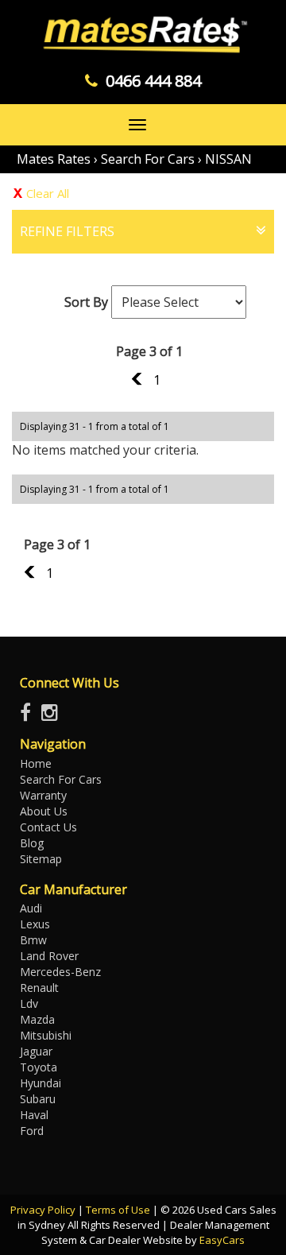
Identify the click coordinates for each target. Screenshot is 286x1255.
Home (36, 763)
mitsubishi (46, 1035)
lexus (35, 924)
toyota (38, 1067)
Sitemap (41, 858)
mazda (37, 1019)
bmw (33, 939)
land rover (49, 955)
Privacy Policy (44, 1210)
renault (39, 987)
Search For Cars (148, 159)
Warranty (43, 795)
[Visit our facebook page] (29, 716)
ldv (29, 1003)
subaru (38, 1098)
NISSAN (228, 159)
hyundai (40, 1082)
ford (32, 1130)
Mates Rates (54, 159)
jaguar (36, 1051)
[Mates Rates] (143, 35)
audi (31, 908)
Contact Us (48, 827)
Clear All (47, 193)
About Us (44, 811)
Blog (32, 842)
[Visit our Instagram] (53, 716)
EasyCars (222, 1240)
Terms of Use (119, 1210)
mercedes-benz (60, 971)
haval (34, 1114)
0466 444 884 (153, 80)
